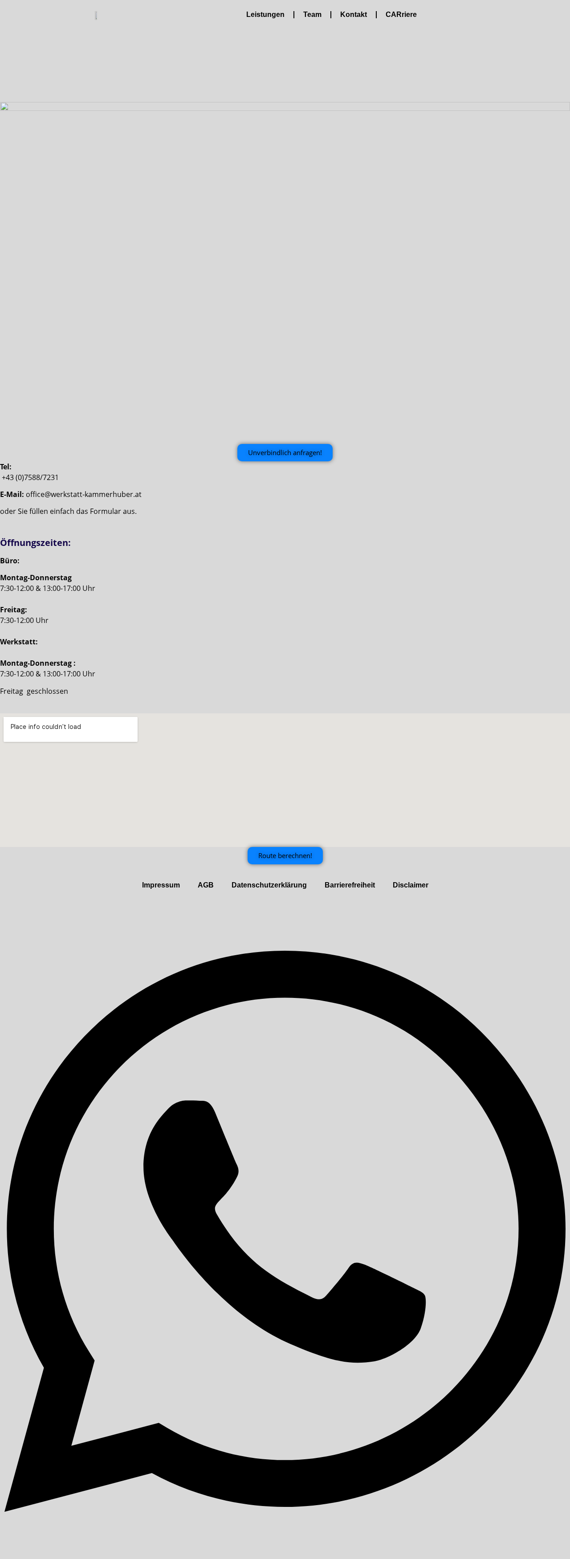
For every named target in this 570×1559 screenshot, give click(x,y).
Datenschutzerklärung (269, 885)
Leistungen (265, 14)
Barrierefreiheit (350, 885)
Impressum (161, 885)
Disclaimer (410, 885)
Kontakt (353, 14)
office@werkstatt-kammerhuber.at (84, 494)
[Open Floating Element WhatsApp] (285, 1549)
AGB (206, 885)
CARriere (401, 14)
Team (312, 14)
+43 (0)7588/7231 (30, 477)
